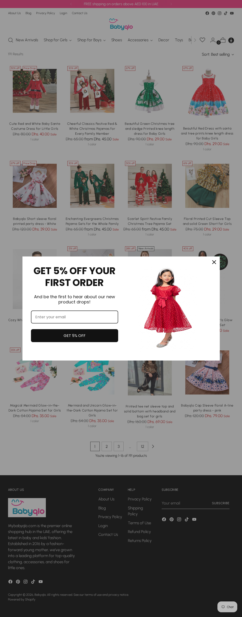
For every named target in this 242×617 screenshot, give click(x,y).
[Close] (214, 262)
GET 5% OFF (75, 335)
